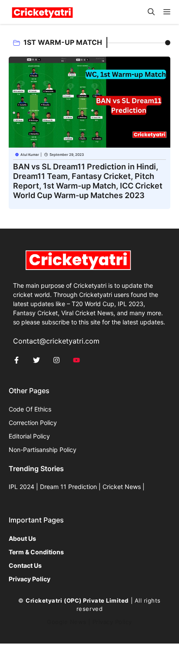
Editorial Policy (29, 436)
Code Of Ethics (30, 409)
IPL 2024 (21, 486)
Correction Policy (33, 422)
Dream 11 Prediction (68, 486)
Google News (66, 621)
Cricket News (122, 486)
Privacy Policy (112, 621)
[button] (151, 12)
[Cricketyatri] (42, 12)
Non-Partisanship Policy (42, 449)
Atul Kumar (29, 154)
